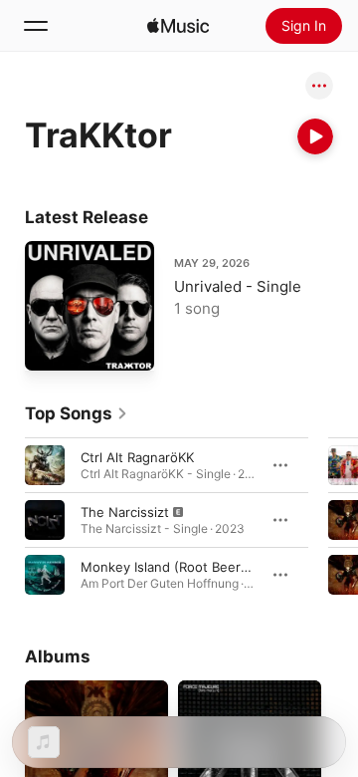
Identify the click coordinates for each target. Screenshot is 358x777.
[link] (76, 413)
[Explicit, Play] (45, 520)
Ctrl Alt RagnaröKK (137, 457)
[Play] (315, 136)
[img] (178, 26)
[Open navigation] (36, 26)
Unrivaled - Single (237, 286)
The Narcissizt (125, 512)
